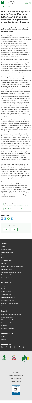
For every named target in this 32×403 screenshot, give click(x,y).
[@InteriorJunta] (2, 347)
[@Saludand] (19, 347)
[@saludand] (6, 347)
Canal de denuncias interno (16, 375)
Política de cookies (16, 378)
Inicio (12, 2)
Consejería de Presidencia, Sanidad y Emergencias (15, 206)
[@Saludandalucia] (14, 347)
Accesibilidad (16, 369)
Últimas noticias (7, 7)
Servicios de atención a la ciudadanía (14, 209)
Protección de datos (16, 381)
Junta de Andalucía (2, 2)
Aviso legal (16, 372)
